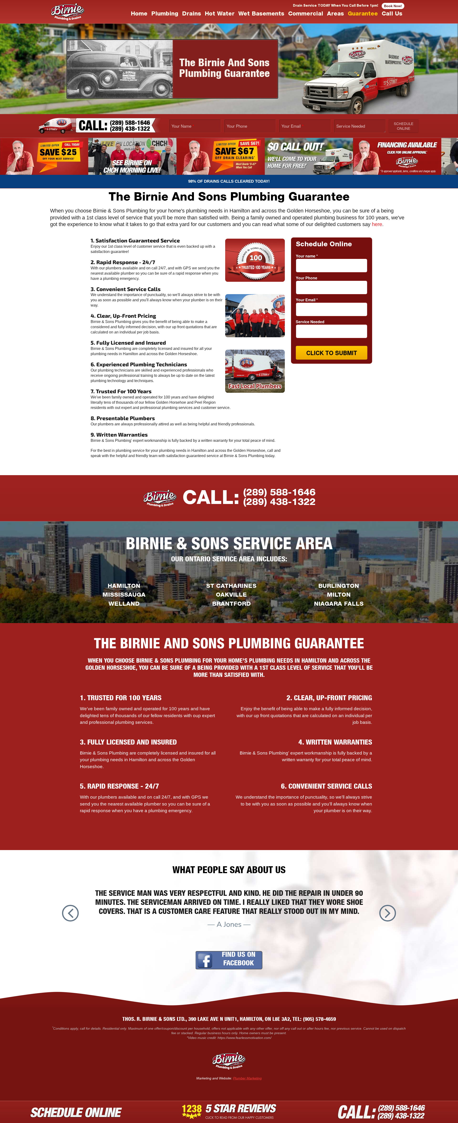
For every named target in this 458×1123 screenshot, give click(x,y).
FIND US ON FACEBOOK (238, 959)
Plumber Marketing (247, 1078)
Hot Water (219, 14)
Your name (307, 256)
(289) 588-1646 (279, 493)
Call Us (392, 14)
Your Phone (237, 126)
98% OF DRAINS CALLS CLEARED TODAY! (229, 181)
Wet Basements (261, 14)
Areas (335, 14)
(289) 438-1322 (279, 503)
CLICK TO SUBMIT (331, 353)
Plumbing (164, 14)
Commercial (305, 14)
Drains (191, 14)
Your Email (292, 126)
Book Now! (393, 6)
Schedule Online (403, 126)
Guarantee (363, 14)
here (377, 224)
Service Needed (350, 126)
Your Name (183, 126)
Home (139, 14)
